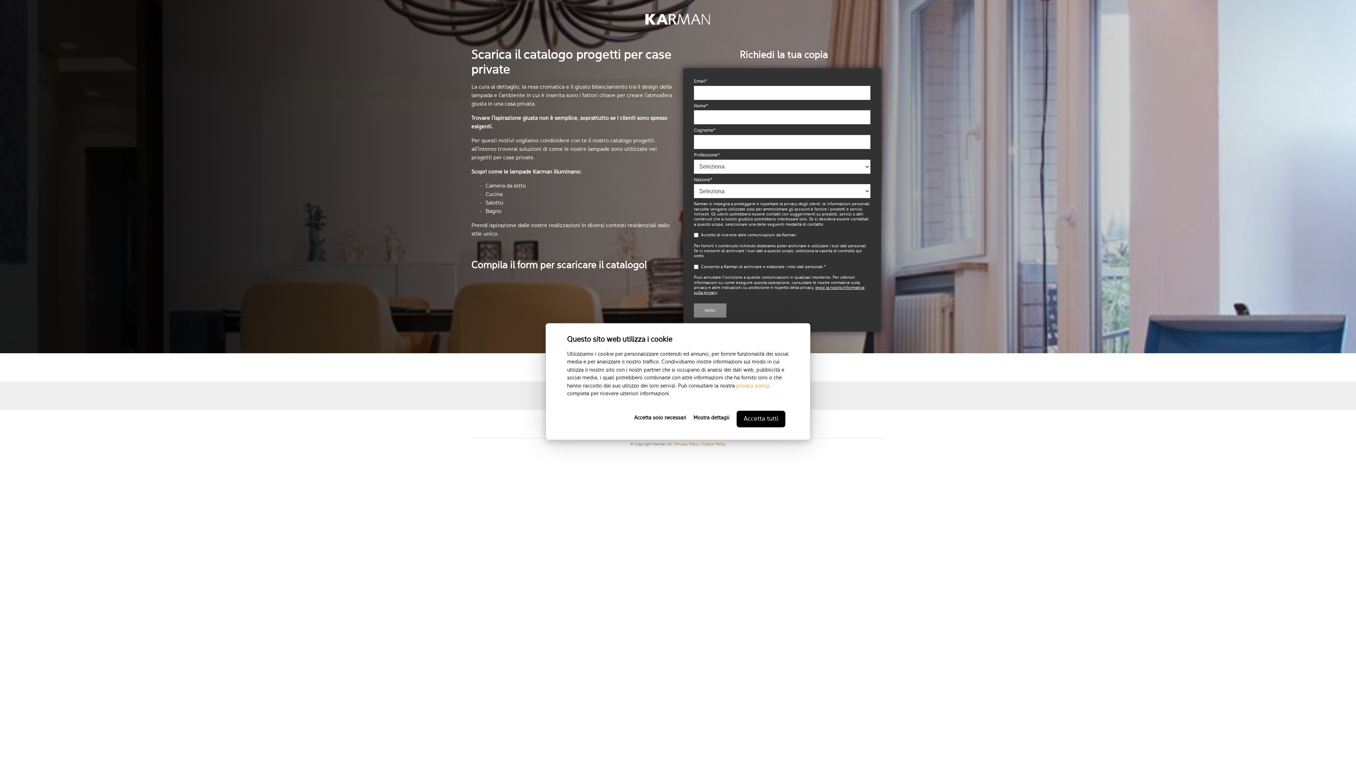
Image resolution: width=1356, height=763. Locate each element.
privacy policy (752, 386)
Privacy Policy (687, 444)
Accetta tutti (761, 418)
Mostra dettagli (712, 417)
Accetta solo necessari (660, 417)
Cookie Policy (714, 444)
